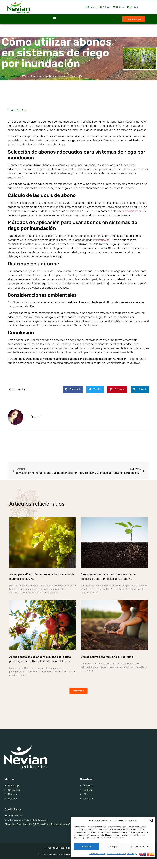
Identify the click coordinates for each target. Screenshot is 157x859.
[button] (150, 820)
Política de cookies (97, 853)
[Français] (146, 853)
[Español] (152, 853)
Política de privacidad (116, 853)
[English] (141, 853)
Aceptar (86, 846)
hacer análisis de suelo (131, 211)
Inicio (4, 76)
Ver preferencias (139, 846)
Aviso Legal (132, 853)
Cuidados (15, 76)
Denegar (113, 846)
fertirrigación (101, 240)
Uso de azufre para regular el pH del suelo (107, 657)
